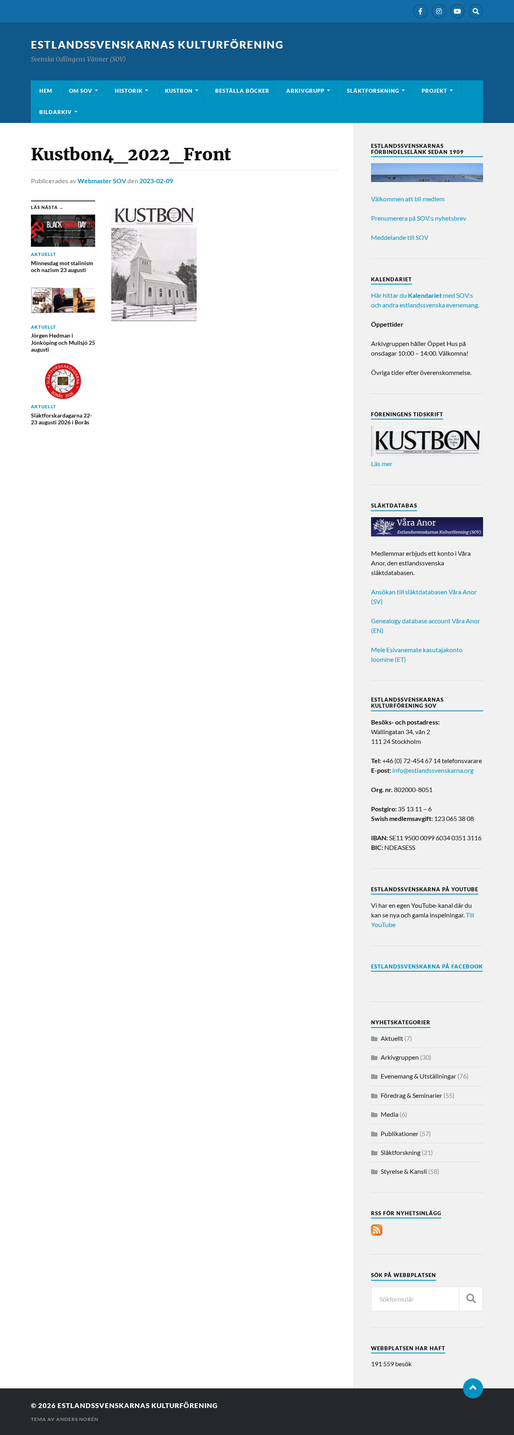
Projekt (434, 91)
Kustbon (179, 91)
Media (389, 1114)
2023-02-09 (156, 180)
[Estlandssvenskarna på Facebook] (420, 11)
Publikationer (399, 1133)
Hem (45, 91)
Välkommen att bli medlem (408, 199)
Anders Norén (77, 1419)
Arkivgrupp (305, 91)
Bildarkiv (55, 112)
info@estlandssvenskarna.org (432, 770)
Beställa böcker (242, 91)
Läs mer (381, 463)
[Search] (476, 11)
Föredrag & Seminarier (411, 1095)
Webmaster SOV (102, 180)
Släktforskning (373, 91)
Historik (129, 91)
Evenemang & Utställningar (418, 1076)
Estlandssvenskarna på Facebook (427, 966)
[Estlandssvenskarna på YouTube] (457, 11)
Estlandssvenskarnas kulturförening (157, 45)
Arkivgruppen (400, 1057)
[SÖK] (471, 1299)
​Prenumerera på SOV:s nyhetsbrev (418, 218)
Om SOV (80, 91)
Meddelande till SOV (399, 237)
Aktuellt (392, 1038)
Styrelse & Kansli (404, 1171)
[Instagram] (439, 11)
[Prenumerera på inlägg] (376, 1233)
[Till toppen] (473, 1388)
